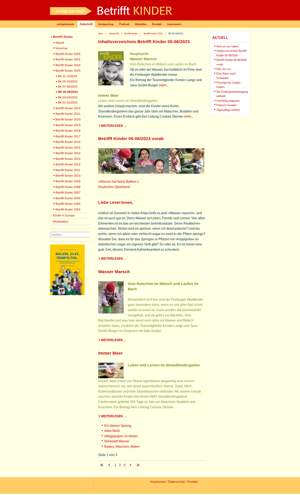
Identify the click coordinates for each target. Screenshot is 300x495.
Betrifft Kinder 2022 (68, 108)
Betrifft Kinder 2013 (68, 158)
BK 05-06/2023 (68, 91)
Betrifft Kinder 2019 (68, 125)
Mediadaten (60, 221)
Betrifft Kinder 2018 (68, 130)
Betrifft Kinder (63, 36)
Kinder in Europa (64, 215)
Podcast (124, 24)
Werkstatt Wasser (116, 441)
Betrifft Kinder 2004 (68, 209)
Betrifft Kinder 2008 (68, 187)
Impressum (174, 24)
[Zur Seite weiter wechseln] (130, 465)
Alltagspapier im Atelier (121, 436)
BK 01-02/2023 (67, 102)
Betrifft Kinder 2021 (68, 113)
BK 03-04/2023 (67, 97)
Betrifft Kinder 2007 (68, 192)
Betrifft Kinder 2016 (68, 141)
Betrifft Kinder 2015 (68, 147)
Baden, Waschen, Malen (122, 446)
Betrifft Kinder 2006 (68, 198)
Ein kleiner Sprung (117, 425)
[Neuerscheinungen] (67, 294)
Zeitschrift (86, 24)
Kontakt (157, 24)
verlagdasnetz (65, 24)
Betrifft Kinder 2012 (68, 164)
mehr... (163, 85)
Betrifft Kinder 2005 (68, 203)
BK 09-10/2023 (67, 81)
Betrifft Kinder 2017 (68, 136)
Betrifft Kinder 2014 (68, 153)
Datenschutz (176, 481)
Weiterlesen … (113, 125)
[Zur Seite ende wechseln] (138, 465)
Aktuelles (141, 24)
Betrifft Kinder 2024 (68, 65)
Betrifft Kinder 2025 (68, 59)
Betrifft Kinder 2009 (68, 181)
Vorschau (62, 48)
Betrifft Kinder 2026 (68, 54)
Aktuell (60, 42)
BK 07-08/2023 (67, 86)
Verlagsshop (106, 24)
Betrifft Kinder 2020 (68, 119)
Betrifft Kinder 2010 (68, 175)
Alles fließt (112, 431)
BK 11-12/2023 (67, 76)
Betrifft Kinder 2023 (68, 70)
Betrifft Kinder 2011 (68, 170)
